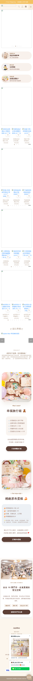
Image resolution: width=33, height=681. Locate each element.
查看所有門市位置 (16, 612)
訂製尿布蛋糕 (16, 539)
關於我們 (16, 631)
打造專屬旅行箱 (16, 448)
